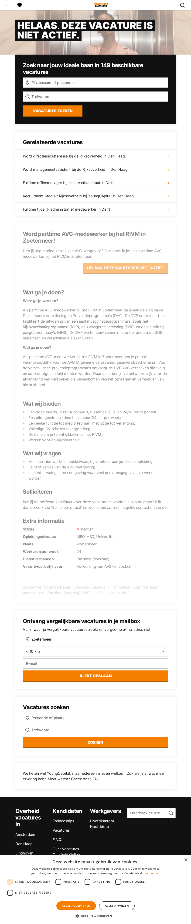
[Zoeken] (184, 5)
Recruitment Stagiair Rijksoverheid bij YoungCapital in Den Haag (78, 196)
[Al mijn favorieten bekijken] (19, 5)
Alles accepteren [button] (76, 906)
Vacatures (61, 830)
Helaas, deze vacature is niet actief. (125, 267)
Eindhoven (24, 853)
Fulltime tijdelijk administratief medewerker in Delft (66, 209)
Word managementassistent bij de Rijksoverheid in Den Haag (75, 169)
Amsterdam (25, 834)
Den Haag (23, 843)
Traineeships (63, 821)
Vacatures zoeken (53, 110)
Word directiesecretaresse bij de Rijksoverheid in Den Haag (74, 156)
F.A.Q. (57, 839)
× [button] (186, 860)
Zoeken (95, 742)
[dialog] (95, 889)
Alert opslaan (95, 675)
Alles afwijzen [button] (117, 906)
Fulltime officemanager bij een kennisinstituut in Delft (68, 182)
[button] (95, 916)
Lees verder (151, 873)
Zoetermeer (33, 587)
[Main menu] (5, 5)
